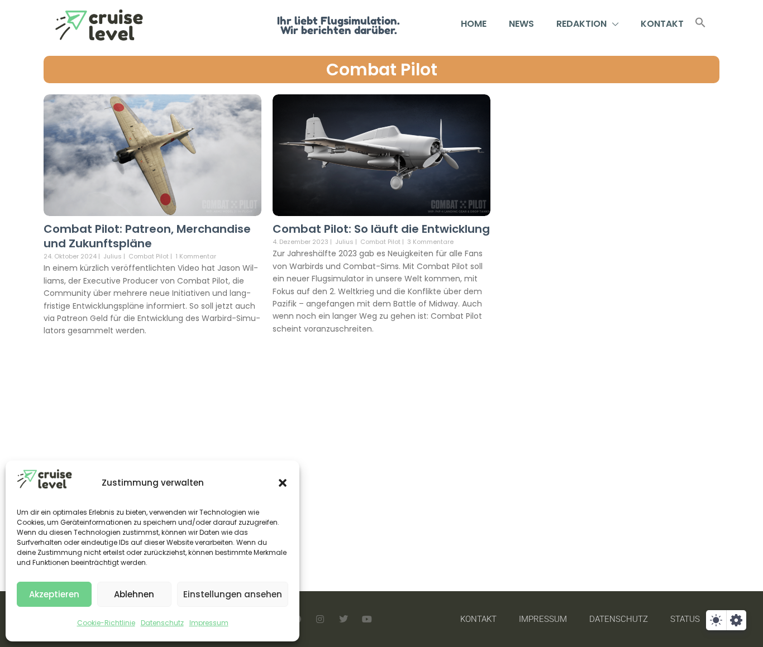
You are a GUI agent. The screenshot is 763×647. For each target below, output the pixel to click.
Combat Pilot (381, 69)
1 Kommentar (195, 256)
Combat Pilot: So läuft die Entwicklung (381, 229)
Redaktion (581, 23)
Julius (112, 256)
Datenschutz (162, 622)
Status (685, 619)
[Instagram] (320, 619)
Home (474, 23)
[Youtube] (367, 619)
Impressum (208, 622)
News (521, 23)
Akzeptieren (54, 594)
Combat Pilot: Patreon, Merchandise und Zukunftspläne (147, 236)
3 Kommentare (430, 241)
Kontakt (662, 23)
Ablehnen (134, 594)
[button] (282, 482)
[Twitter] (343, 619)
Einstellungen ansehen (232, 594)
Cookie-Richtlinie (106, 622)
